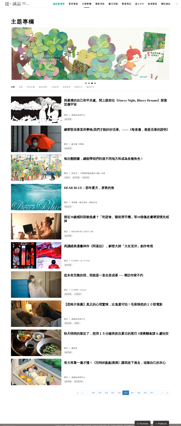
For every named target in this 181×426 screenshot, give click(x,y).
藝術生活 (90, 87)
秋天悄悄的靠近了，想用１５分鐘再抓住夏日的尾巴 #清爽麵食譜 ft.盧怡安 (116, 333)
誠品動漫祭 (59, 4)
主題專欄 (86, 4)
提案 (21, 87)
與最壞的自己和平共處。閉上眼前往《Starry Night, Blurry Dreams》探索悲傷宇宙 (115, 102)
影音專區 (73, 4)
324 (132, 393)
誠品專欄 (43, 87)
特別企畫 (31, 87)
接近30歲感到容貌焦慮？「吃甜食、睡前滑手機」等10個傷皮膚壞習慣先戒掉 (116, 219)
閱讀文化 (79, 87)
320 (106, 393)
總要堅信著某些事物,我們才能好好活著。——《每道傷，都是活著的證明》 (117, 129)
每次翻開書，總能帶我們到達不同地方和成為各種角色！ (104, 158)
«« (78, 393)
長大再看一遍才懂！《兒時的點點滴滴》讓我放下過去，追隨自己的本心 (115, 362)
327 (151, 393)
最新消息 (100, 4)
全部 (13, 87)
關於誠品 (166, 4)
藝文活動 (113, 4)
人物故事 (55, 87)
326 (145, 393)
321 (112, 393)
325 (138, 393)
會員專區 (152, 4)
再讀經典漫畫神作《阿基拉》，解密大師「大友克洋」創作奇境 (108, 246)
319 (99, 393)
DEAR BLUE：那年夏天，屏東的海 (89, 188)
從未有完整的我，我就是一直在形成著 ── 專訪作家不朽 (103, 275)
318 (93, 393)
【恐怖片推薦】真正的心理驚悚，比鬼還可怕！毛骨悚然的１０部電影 (113, 304)
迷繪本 (67, 177)
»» (167, 393)
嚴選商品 (126, 4)
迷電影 (76, 323)
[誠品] (17, 4)
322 (119, 393)
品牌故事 (67, 87)
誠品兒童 (85, 177)
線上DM (139, 4)
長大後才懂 (78, 381)
